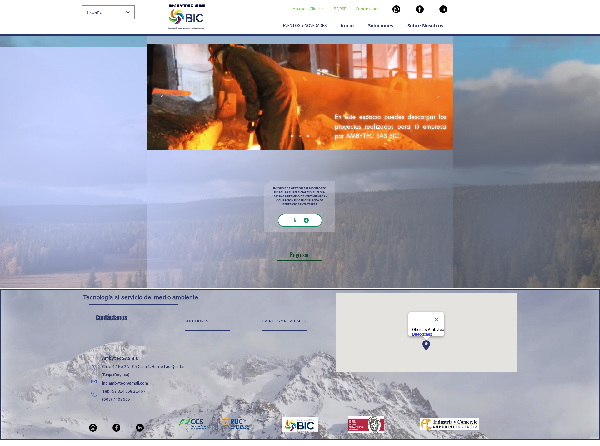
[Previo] (162, 97)
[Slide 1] (292, 136)
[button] (425, 22)
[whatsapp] (396, 9)
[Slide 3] (308, 136)
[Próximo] (438, 97)
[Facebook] (420, 9)
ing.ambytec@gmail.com (125, 383)
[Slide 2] (300, 136)
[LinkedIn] (443, 9)
